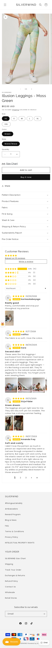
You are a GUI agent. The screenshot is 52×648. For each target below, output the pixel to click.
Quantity (5, 149)
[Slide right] (31, 89)
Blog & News (11, 520)
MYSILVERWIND (21, 643)
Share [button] (7, 186)
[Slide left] (20, 89)
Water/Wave (11, 144)
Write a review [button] (26, 261)
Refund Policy (11, 581)
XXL (6, 124)
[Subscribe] (44, 614)
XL (38, 118)
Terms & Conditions (14, 531)
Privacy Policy (11, 537)
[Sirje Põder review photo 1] (9, 423)
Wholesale (10, 592)
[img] (19, 296)
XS (6, 118)
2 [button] (20, 477)
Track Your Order (13, 570)
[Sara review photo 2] (25, 385)
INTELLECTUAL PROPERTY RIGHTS (19, 542)
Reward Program (13, 514)
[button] (5, 5)
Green (8, 134)
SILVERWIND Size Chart (15, 558)
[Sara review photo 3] (38, 385)
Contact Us (10, 586)
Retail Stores (11, 598)
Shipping (15, 110)
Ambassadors (11, 509)
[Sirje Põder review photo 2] (18, 423)
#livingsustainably (13, 503)
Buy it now (26, 177)
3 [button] (26, 477)
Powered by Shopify (35, 643)
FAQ (7, 526)
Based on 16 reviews (15, 258)
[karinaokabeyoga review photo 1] (9, 318)
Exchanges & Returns (15, 575)
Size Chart (12, 163)
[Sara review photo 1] (11, 385)
